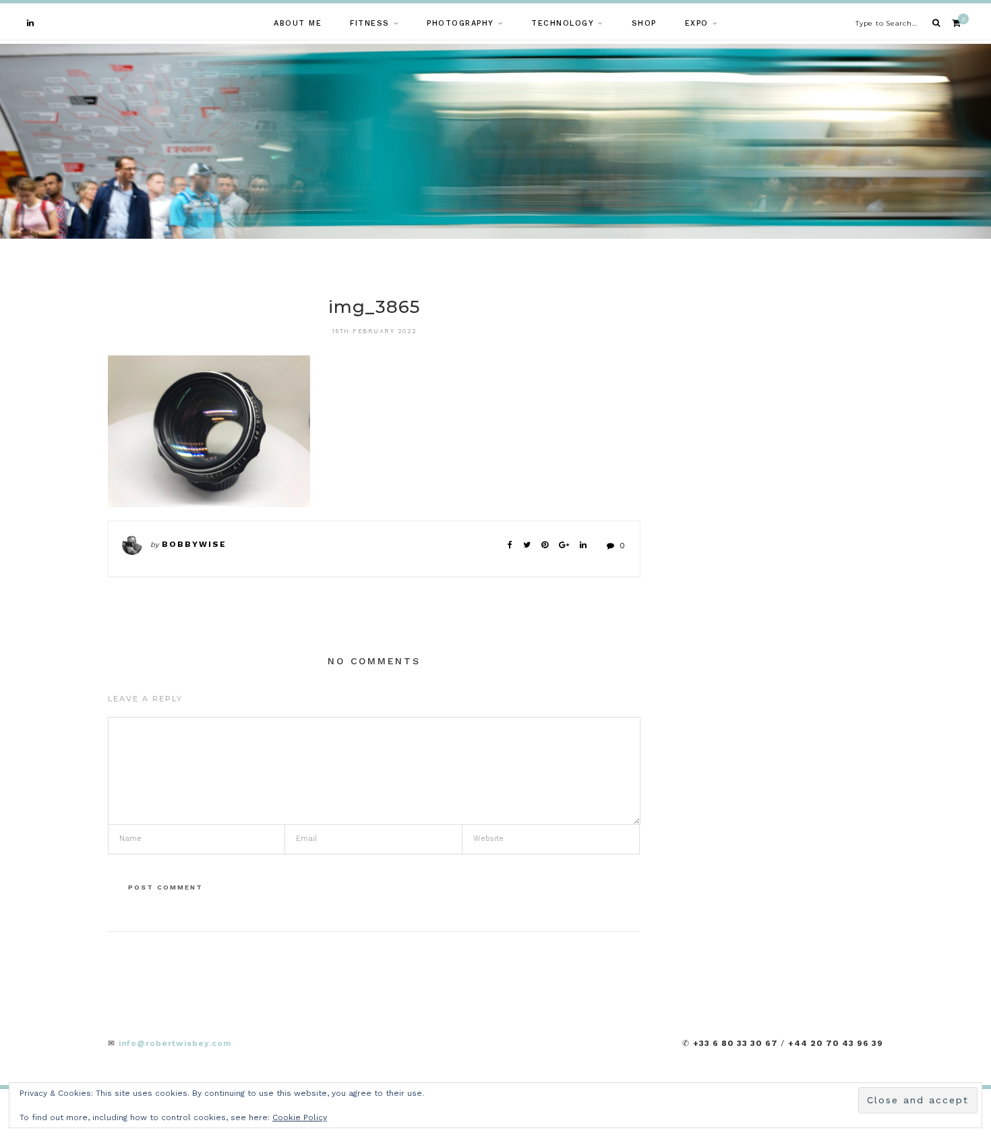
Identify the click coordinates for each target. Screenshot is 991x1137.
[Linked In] (583, 545)
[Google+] (564, 545)
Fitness (370, 23)
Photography (460, 23)
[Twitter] (527, 545)
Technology (562, 23)
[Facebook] (510, 545)
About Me (298, 23)
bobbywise (194, 544)
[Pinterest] (544, 545)
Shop (644, 23)
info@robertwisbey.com (175, 1043)
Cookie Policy (299, 1117)
